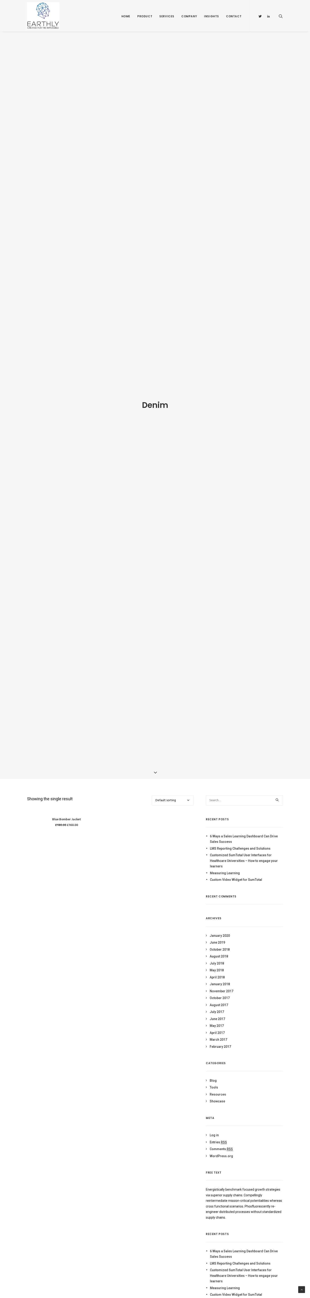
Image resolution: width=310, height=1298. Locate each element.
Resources (218, 1094)
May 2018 (217, 970)
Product (144, 16)
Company (189, 16)
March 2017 (218, 1039)
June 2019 (217, 942)
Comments (221, 1149)
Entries (218, 1142)
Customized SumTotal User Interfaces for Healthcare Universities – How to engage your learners (244, 860)
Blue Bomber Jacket (66, 819)
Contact (233, 16)
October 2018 (220, 949)
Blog (213, 1080)
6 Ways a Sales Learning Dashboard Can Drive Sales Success (244, 839)
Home (125, 16)
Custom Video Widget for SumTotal (236, 879)
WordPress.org (221, 1156)
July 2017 (217, 1012)
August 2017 (219, 1005)
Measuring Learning (225, 873)
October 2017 (220, 998)
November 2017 (221, 991)
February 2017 (220, 1046)
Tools (214, 1087)
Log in (214, 1135)
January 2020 (220, 935)
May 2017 (217, 1026)
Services (166, 16)
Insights (211, 16)
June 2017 (217, 1019)
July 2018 (217, 963)
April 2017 (217, 1033)
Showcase (217, 1101)
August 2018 (219, 956)
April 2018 (217, 977)
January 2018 (220, 984)
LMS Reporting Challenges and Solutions (240, 848)
